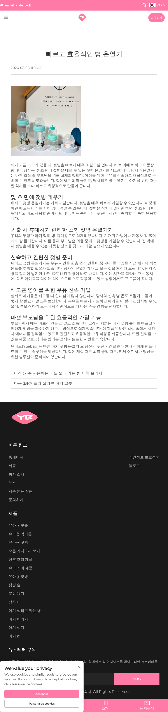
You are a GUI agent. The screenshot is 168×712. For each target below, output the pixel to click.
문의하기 (16, 499)
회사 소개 (16, 474)
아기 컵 (15, 636)
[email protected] (17, 5)
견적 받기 (156, 17)
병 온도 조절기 (128, 296)
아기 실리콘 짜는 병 (25, 610)
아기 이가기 (18, 619)
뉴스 (12, 482)
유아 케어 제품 (21, 568)
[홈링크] (82, 17)
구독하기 (137, 679)
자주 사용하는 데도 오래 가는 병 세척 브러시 (63, 373)
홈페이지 (16, 457)
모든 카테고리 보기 (24, 551)
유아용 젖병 (18, 542)
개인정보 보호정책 (144, 457)
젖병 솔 (15, 585)
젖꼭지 (14, 602)
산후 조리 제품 (21, 559)
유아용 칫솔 (18, 525)
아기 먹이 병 (45, 235)
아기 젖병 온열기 (65, 346)
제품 (12, 465)
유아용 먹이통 (20, 534)
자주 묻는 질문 (21, 491)
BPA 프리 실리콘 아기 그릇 (48, 383)
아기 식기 (16, 627)
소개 (105, 708)
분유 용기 (16, 593)
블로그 (134, 465)
